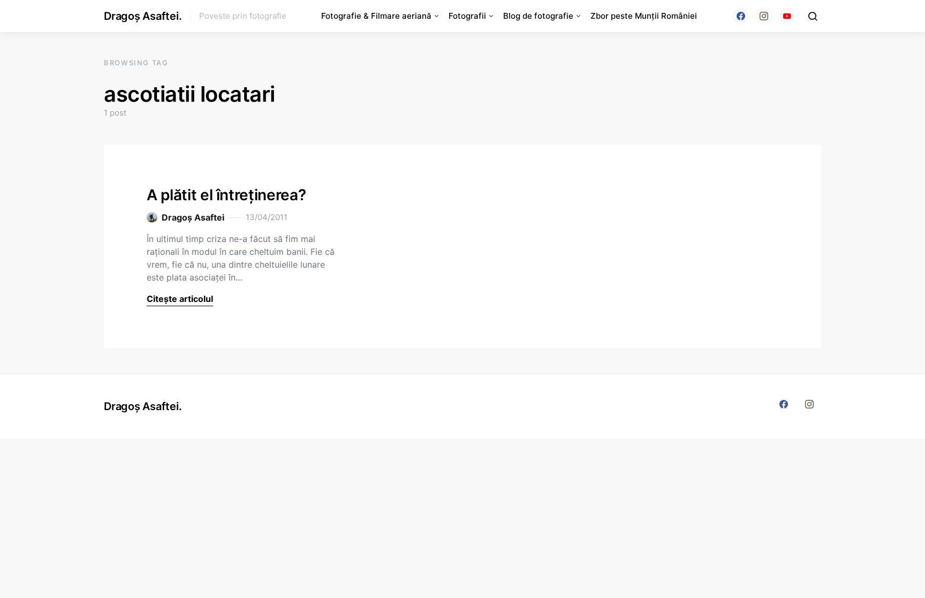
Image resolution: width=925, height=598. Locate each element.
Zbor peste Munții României (643, 16)
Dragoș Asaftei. (142, 16)
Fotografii (467, 16)
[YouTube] (786, 16)
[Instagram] (763, 16)
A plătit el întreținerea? (226, 195)
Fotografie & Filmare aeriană (376, 16)
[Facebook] (740, 16)
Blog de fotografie (538, 16)
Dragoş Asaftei (193, 217)
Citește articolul (180, 298)
